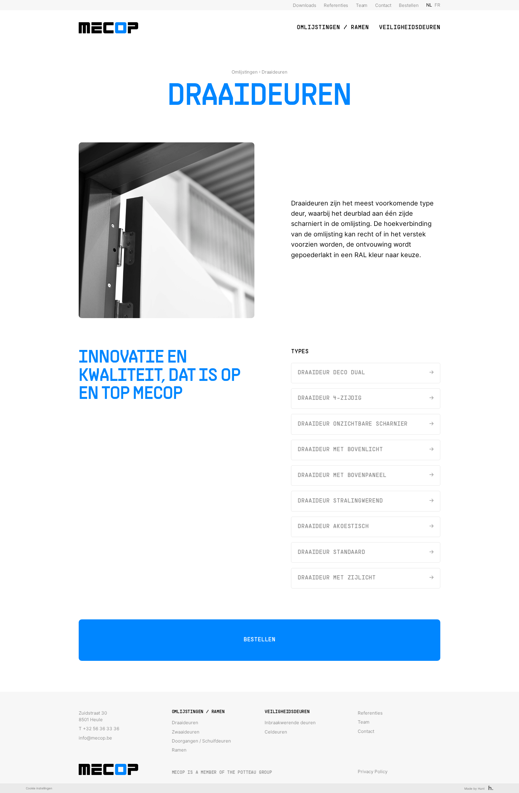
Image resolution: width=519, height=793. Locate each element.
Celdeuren (276, 732)
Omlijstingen (245, 72)
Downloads (304, 5)
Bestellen (408, 5)
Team (361, 5)
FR (437, 5)
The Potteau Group (249, 772)
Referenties (336, 5)
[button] (333, 28)
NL (429, 5)
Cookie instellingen (39, 788)
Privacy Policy (372, 771)
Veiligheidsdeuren (409, 27)
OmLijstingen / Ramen (333, 27)
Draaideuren (274, 72)
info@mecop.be (95, 738)
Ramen (179, 750)
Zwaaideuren (185, 732)
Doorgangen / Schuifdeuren (201, 741)
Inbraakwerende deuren (290, 722)
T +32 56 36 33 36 (99, 728)
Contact (383, 5)
